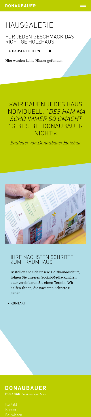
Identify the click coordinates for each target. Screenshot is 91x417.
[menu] (83, 5)
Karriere (11, 409)
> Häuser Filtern (24, 51)
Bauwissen (13, 414)
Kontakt (18, 303)
